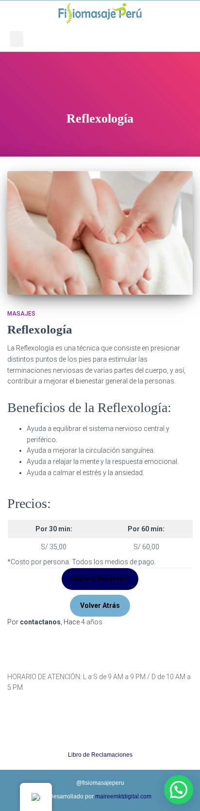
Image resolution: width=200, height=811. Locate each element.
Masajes (21, 313)
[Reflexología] (100, 233)
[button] (16, 39)
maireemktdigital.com (123, 796)
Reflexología (39, 329)
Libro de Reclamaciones (100, 754)
